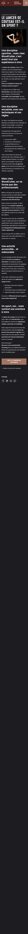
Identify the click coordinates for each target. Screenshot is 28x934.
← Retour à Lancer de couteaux (11, 368)
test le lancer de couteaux (14, 361)
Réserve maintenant (17, 3)
